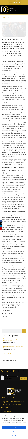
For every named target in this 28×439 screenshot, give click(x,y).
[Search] (24, 331)
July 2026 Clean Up (8, 353)
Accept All (14, 427)
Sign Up (23, 378)
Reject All (14, 435)
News (8, 17)
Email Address (4, 375)
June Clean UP (7, 359)
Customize (14, 431)
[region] (14, 426)
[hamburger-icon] (25, 9)
